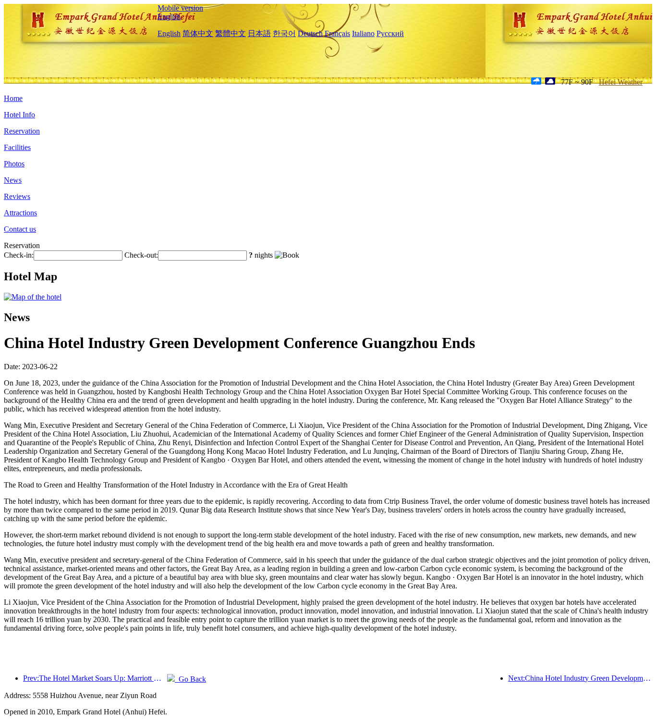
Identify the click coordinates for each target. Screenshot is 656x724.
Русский (390, 33)
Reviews (17, 196)
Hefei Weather (621, 82)
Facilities (17, 147)
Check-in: (19, 255)
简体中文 (197, 33)
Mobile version (180, 8)
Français (337, 33)
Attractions (20, 213)
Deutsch (310, 33)
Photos (14, 164)
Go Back (190, 679)
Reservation (22, 131)
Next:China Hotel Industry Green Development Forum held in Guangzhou (580, 678)
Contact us (20, 229)
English (169, 16)
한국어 (284, 33)
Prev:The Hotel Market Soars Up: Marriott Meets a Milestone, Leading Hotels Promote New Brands (95, 678)
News (13, 180)
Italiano (363, 33)
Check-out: (141, 255)
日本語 (259, 33)
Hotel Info (19, 115)
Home (13, 98)
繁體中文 (230, 33)
